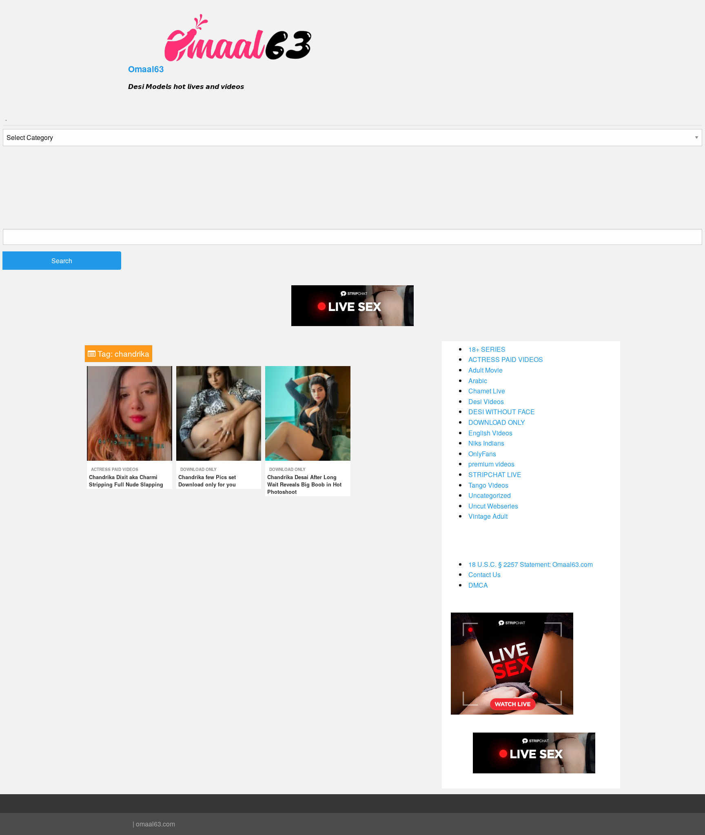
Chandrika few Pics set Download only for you (207, 480)
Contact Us (484, 574)
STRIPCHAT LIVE (494, 474)
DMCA (478, 585)
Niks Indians (486, 443)
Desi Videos (486, 401)
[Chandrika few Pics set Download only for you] (219, 412)
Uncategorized (489, 495)
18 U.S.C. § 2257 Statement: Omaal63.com (530, 564)
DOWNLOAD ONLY (198, 469)
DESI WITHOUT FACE (501, 411)
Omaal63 (146, 69)
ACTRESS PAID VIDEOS (114, 469)
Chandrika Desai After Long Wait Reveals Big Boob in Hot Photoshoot (304, 484)
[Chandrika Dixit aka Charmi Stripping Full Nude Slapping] (129, 412)
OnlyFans (482, 453)
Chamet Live (486, 390)
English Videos (490, 432)
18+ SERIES (486, 349)
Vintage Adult (488, 516)
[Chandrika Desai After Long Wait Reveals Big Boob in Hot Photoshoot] (307, 412)
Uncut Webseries (493, 506)
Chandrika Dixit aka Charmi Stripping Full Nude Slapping (126, 480)
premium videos (491, 464)
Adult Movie (485, 370)
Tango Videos (488, 485)
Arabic (477, 380)
